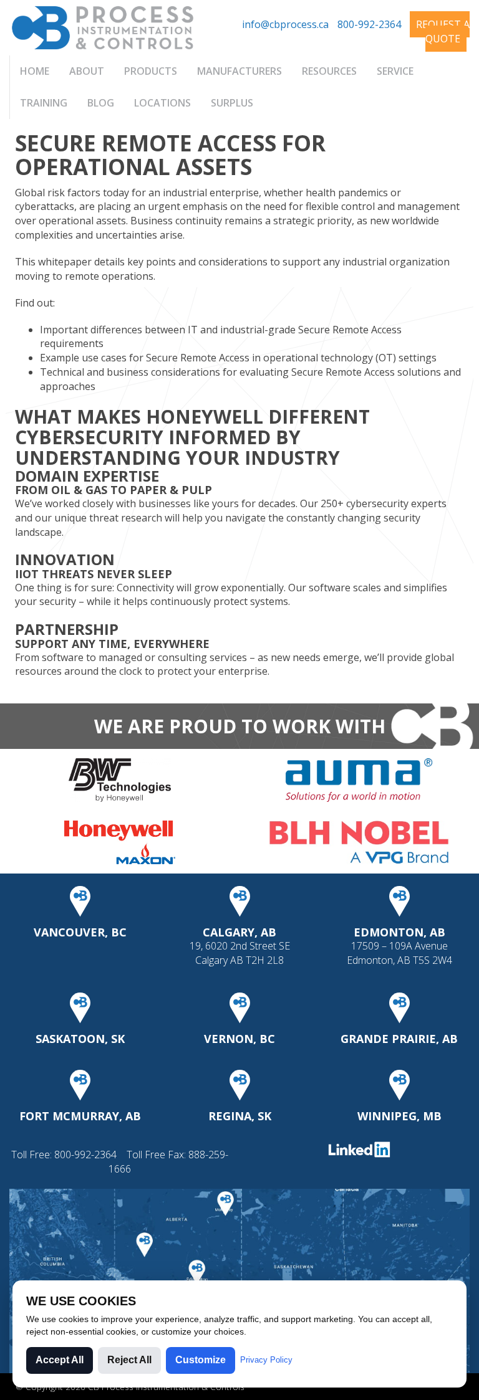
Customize (200, 1360)
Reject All (129, 1360)
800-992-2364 (369, 24)
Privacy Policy (266, 1359)
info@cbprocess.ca (285, 24)
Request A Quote (443, 31)
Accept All (60, 1360)
